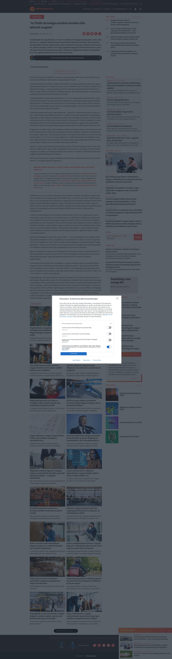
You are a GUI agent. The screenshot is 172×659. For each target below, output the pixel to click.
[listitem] (86, 324)
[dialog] (86, 329)
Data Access (86, 360)
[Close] (118, 299)
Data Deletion (76, 360)
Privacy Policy (97, 360)
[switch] (109, 327)
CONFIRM (73, 353)
